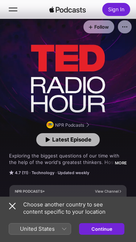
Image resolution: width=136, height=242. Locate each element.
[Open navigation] (13, 9)
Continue (101, 229)
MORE (121, 162)
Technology (43, 172)
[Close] (12, 206)
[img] (67, 9)
